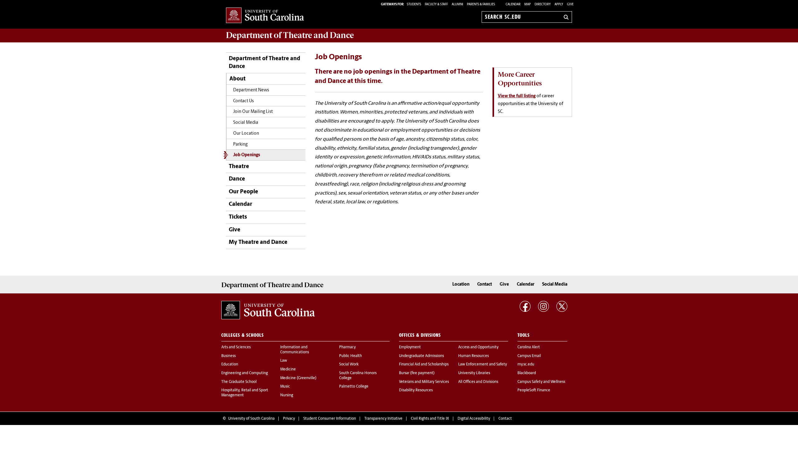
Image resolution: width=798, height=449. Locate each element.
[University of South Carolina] (268, 310)
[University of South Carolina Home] (265, 15)
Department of (290, 35)
